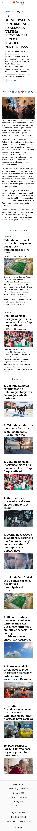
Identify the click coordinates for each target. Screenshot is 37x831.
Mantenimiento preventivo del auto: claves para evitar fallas (17, 502)
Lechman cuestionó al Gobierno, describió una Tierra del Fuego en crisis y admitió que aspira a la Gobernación (18, 542)
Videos (18, 806)
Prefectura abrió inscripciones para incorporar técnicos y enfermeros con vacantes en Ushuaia (18, 673)
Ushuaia (9, 11)
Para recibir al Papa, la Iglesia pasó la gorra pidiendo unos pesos (17, 750)
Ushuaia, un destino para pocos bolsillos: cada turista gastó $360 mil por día (18, 430)
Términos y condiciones (18, 788)
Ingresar (20, 801)
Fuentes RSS (18, 793)
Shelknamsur (14, 80)
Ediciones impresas (18, 797)
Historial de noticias (18, 784)
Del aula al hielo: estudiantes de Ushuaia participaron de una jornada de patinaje (18, 392)
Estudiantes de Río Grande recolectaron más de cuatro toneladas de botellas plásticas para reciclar (18, 712)
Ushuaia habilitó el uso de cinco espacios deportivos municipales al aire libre (17, 246)
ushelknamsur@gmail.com (18, 821)
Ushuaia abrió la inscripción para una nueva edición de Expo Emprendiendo (18, 320)
